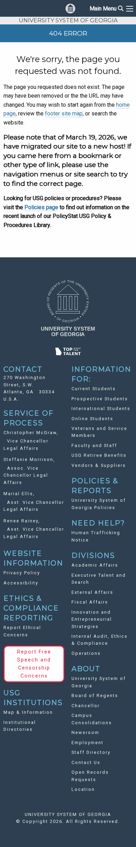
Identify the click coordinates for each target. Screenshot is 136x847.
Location (83, 789)
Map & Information (28, 712)
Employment (87, 742)
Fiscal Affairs (89, 602)
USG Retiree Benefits (99, 455)
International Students (100, 408)
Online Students (92, 418)
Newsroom (85, 732)
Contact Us (85, 762)
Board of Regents (94, 695)
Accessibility (20, 582)
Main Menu (106, 9)
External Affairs (92, 592)
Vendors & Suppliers (98, 465)
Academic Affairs (94, 565)
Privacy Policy (21, 572)
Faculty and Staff (94, 445)
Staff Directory (91, 752)
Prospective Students (99, 398)
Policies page (41, 207)
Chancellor (85, 705)
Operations (86, 653)
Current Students (93, 388)
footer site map (64, 113)
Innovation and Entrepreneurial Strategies (91, 619)
